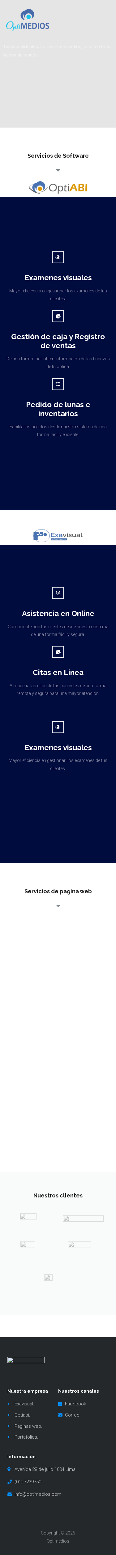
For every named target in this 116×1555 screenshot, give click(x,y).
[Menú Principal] (103, 20)
